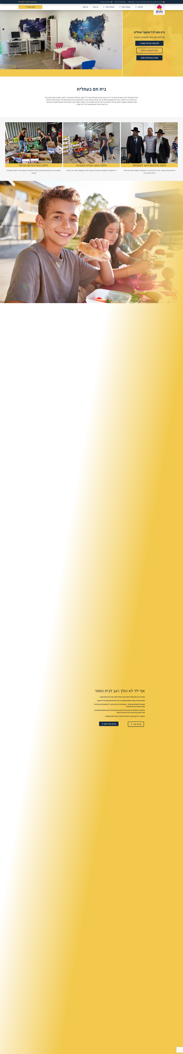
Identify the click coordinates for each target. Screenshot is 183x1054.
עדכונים (95, 7)
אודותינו (140, 7)
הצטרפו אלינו (110, 7)
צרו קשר (85, 7)
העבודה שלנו (126, 7)
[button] (119, 39)
